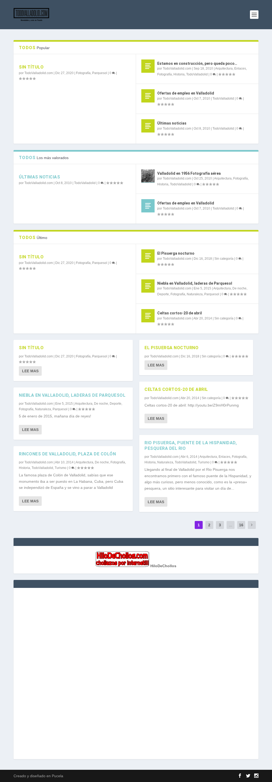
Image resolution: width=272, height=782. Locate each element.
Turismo (60, 468)
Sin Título (31, 67)
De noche (239, 288)
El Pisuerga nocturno (175, 253)
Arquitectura (224, 68)
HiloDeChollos (162, 566)
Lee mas (30, 371)
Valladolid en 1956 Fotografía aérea (189, 173)
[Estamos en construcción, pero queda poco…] (148, 66)
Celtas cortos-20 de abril (179, 313)
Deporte (163, 294)
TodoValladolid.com (38, 73)
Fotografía (83, 73)
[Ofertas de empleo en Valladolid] (148, 95)
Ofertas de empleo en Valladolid (185, 93)
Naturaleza (195, 294)
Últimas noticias (171, 123)
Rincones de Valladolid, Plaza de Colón (67, 453)
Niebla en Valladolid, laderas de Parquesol (194, 283)
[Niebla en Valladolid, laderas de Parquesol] (148, 286)
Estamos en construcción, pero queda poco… (197, 63)
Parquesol (99, 73)
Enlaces (240, 68)
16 (241, 525)
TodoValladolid (197, 74)
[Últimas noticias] (148, 126)
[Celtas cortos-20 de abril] (148, 315)
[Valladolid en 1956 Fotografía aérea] (148, 176)
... (230, 525)
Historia (179, 74)
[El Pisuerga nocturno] (148, 256)
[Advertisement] (136, 673)
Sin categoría (223, 258)
